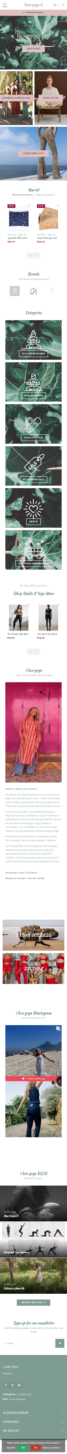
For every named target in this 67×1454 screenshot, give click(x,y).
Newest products (22, 194)
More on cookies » (51, 1448)
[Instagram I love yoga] (12, 1385)
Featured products (45, 194)
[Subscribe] (59, 1343)
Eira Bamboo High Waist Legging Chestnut (47, 634)
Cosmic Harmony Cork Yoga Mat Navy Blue (47, 238)
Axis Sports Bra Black (17, 633)
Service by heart (35, 12)
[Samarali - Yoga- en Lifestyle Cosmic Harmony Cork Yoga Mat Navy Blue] (48, 218)
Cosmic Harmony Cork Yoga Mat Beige (17, 238)
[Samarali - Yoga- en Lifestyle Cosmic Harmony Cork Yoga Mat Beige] (18, 218)
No (35, 1448)
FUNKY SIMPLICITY (33, 153)
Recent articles (31, 1302)
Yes (23, 1448)
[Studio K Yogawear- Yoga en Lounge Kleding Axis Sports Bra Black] (19, 617)
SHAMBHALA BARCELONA (16, 98)
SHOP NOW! (33, 48)
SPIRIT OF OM (50, 98)
